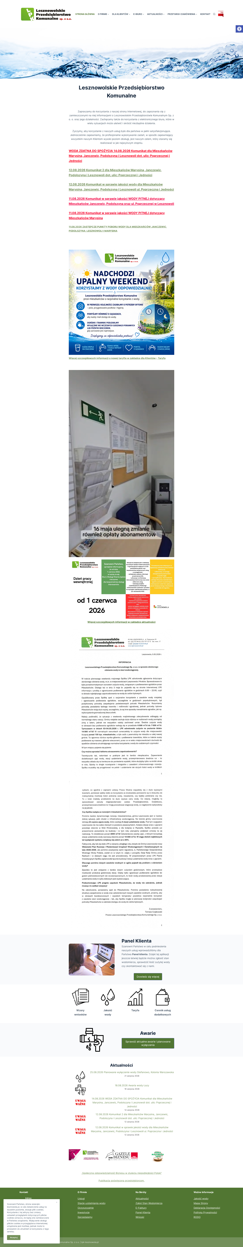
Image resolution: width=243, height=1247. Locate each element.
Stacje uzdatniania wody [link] (91, 1203)
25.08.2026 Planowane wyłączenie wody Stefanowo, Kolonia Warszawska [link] (132, 1072)
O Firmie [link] (102, 14)
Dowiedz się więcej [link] (148, 976)
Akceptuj (14, 1237)
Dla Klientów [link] (120, 14)
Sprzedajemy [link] (85, 1217)
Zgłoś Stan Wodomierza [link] (149, 1203)
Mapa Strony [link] (201, 1203)
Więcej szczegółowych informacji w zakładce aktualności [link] (121, 622)
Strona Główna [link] (85, 14)
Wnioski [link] (140, 1217)
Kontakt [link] (205, 14)
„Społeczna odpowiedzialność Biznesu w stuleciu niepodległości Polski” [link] (121, 1173)
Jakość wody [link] (201, 1198)
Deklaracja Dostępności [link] (207, 1207)
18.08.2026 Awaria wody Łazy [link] (132, 1085)
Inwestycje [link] (84, 1212)
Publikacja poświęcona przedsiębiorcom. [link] (122, 1180)
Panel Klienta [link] (143, 1212)
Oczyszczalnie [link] (86, 1207)
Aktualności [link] (155, 14)
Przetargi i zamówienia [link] (181, 14)
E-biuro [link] (137, 14)
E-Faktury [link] (141, 1207)
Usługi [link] (81, 1198)
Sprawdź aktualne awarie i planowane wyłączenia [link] (147, 1043)
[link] (239, 29)
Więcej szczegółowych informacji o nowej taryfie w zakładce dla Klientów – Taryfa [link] (117, 358)
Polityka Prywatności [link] (205, 1212)
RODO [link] (197, 1217)
